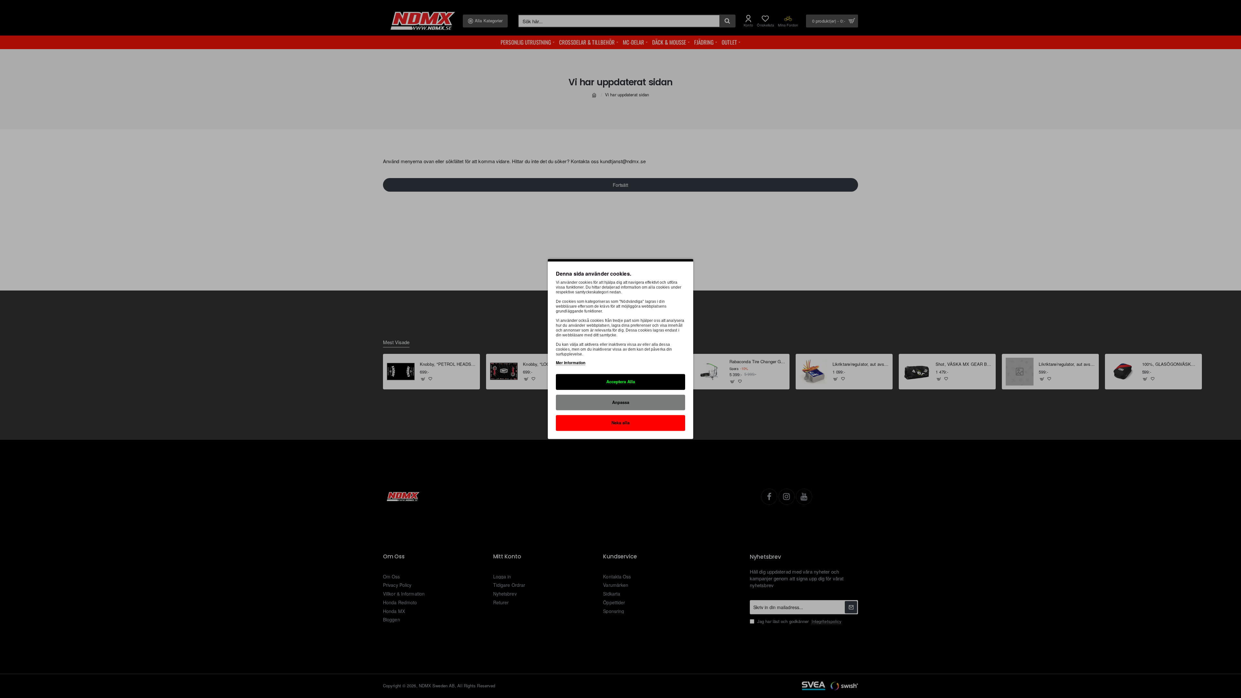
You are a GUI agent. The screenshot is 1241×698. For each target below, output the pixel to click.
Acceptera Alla (620, 381)
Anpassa (620, 402)
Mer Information (571, 362)
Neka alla (620, 423)
